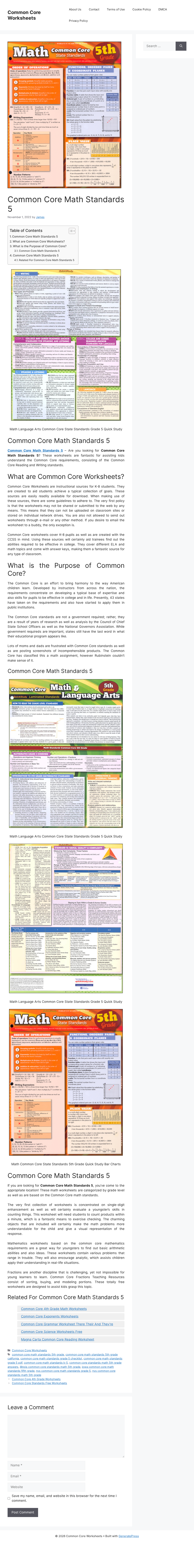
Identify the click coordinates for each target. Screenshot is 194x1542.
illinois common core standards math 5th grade (50, 1366)
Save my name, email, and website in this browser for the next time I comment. (64, 1498)
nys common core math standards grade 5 (63, 1370)
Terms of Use (116, 9)
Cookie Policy (141, 9)
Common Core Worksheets (24, 15)
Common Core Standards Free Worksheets (39, 1383)
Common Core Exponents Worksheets (49, 1316)
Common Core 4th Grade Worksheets (36, 1379)
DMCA (162, 9)
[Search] (181, 46)
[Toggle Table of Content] (70, 231)
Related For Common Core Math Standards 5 (46, 260)
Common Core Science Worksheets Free (51, 1332)
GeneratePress (129, 1536)
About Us (75, 9)
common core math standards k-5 (46, 1362)
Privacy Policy (78, 21)
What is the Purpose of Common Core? (39, 246)
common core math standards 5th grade (38, 1354)
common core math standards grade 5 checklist (51, 1358)
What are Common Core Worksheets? (39, 241)
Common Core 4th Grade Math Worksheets (54, 1309)
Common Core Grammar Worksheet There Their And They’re (67, 1324)
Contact (94, 9)
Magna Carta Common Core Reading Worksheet (57, 1339)
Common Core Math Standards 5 (35, 236)
